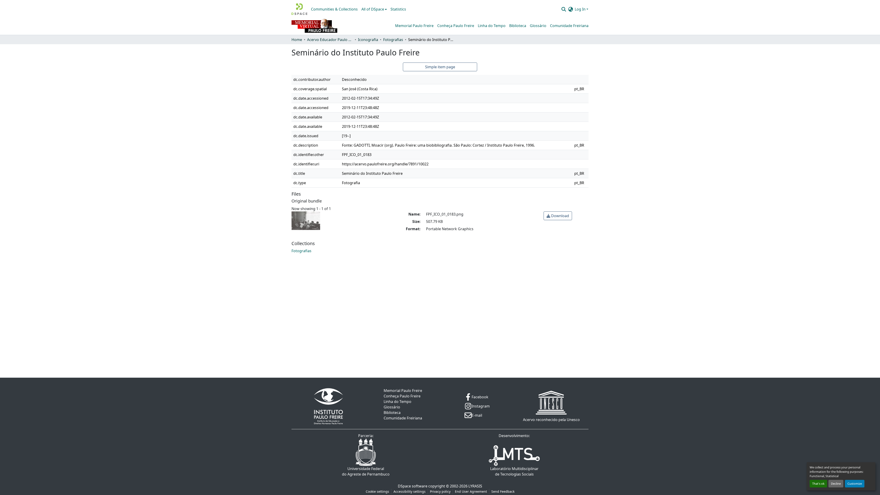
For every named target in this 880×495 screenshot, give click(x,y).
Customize (854, 483)
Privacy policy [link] (440, 491)
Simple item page (440, 66)
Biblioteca (517, 25)
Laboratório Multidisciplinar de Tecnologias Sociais (514, 471)
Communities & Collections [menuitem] (334, 9)
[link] (558, 215)
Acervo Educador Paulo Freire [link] (330, 39)
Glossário (538, 25)
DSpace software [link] (412, 486)
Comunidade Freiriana (569, 25)
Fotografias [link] (393, 39)
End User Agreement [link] (471, 491)
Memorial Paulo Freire (414, 25)
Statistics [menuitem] (398, 9)
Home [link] (297, 39)
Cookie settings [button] (377, 491)
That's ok (818, 483)
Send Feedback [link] (502, 491)
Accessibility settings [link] (409, 491)
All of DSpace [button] (372, 9)
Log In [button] (580, 9)
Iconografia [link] (368, 39)
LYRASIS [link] (475, 486)
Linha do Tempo (492, 25)
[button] (299, 9)
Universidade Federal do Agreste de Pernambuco (366, 471)
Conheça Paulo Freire (455, 25)
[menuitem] (374, 9)
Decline (836, 483)
